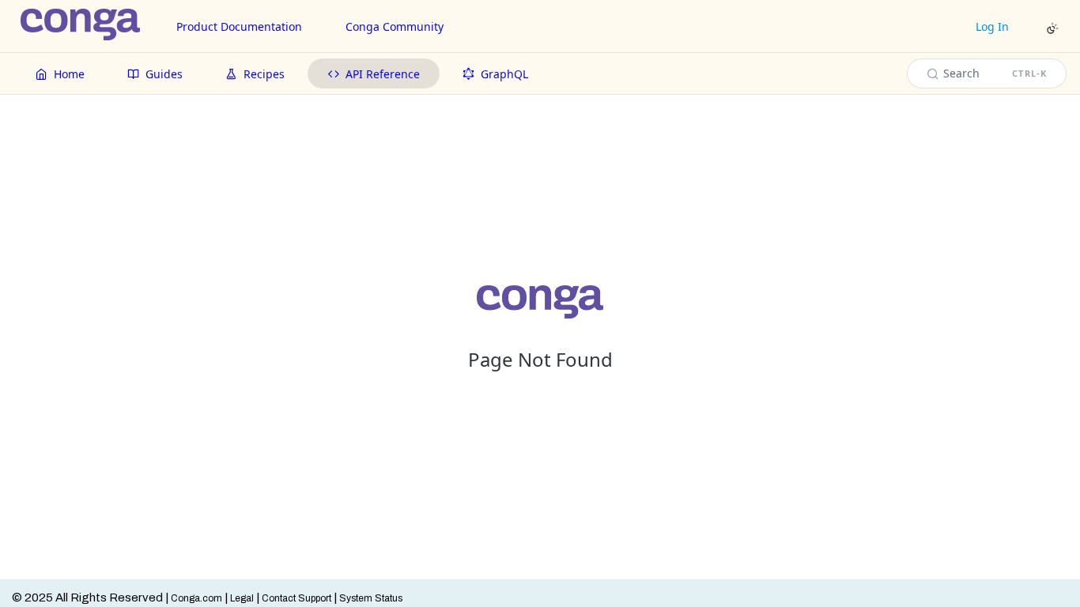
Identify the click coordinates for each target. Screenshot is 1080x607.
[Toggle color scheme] (1052, 28)
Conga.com (196, 598)
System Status (370, 598)
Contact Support (296, 598)
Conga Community (395, 26)
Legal (242, 598)
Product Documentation (239, 26)
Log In (992, 26)
